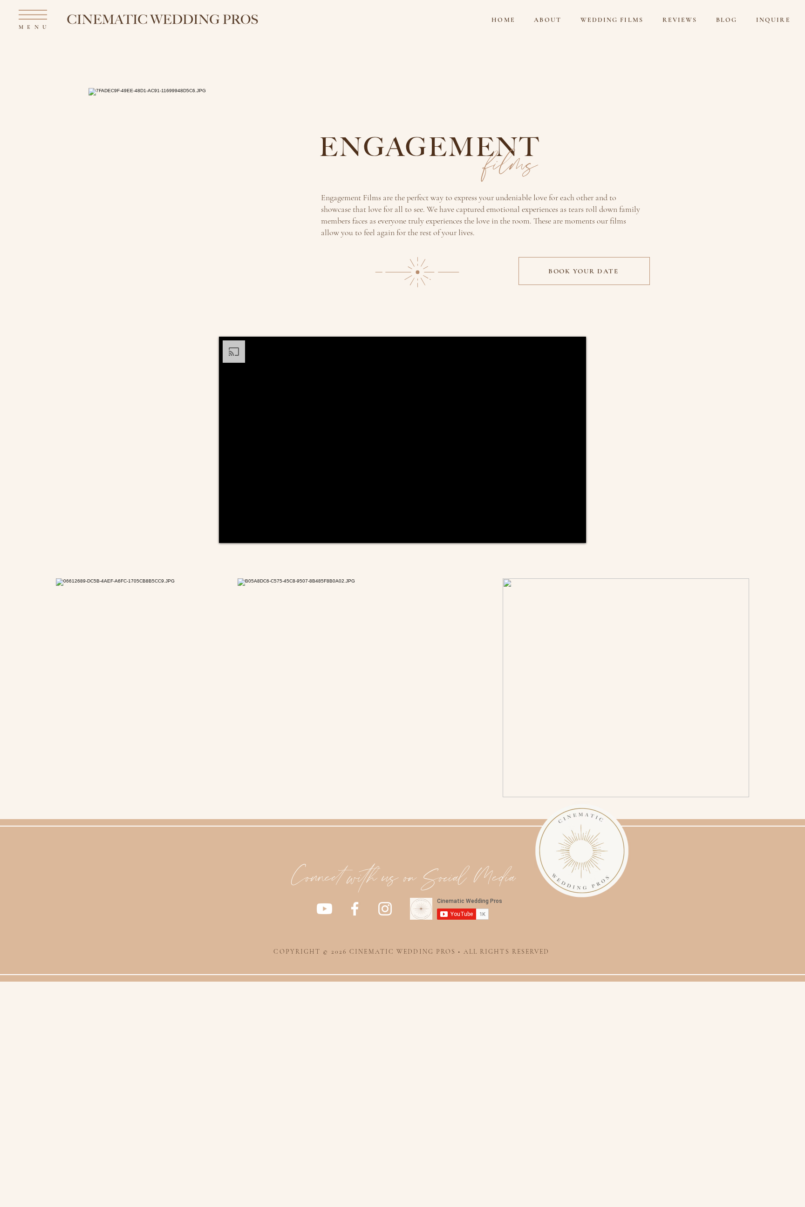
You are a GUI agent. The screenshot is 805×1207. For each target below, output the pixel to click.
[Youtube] (324, 909)
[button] (33, 15)
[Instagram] (385, 909)
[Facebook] (355, 909)
